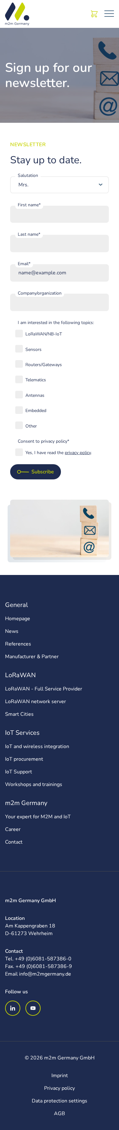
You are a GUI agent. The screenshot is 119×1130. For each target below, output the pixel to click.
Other (31, 426)
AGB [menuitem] (59, 1113)
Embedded (35, 411)
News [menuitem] (11, 631)
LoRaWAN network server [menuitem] (35, 701)
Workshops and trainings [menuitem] (33, 784)
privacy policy (78, 453)
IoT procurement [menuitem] (24, 759)
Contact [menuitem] (14, 842)
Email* (24, 264)
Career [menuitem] (13, 829)
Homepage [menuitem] (17, 618)
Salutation (28, 175)
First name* (29, 205)
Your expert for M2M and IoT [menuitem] (38, 816)
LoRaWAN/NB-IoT (43, 334)
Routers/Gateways (43, 365)
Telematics (35, 380)
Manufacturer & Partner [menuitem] (32, 656)
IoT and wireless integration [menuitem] (37, 746)
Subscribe (42, 471)
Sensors (33, 349)
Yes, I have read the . (58, 453)
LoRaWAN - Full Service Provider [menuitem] (43, 688)
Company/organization (40, 293)
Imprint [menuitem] (59, 1075)
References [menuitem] (18, 643)
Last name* (29, 234)
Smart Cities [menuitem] (19, 714)
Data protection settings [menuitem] (59, 1100)
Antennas (34, 395)
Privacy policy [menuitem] (59, 1088)
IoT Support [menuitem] (18, 771)
